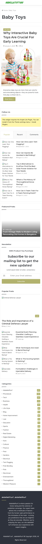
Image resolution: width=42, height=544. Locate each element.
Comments (34, 134)
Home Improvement (10, 415)
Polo (4, 469)
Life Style (7, 29)
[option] (21, 224)
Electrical (6, 459)
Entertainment (8, 477)
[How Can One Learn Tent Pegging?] (8, 145)
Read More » (9, 99)
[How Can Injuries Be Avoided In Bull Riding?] (8, 156)
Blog (4, 412)
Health (5, 405)
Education (6, 423)
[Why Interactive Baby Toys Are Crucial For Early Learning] (21, 67)
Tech (5, 397)
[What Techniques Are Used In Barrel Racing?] (8, 351)
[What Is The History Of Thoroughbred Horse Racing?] (8, 183)
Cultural (6, 444)
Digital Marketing (9, 437)
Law (4, 419)
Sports (5, 426)
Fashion (6, 430)
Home (5, 10)
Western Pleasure (9, 484)
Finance (6, 448)
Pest (4, 451)
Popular (7, 134)
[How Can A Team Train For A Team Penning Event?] (8, 194)
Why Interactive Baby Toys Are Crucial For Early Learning (20, 37)
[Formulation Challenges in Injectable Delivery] (8, 372)
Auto (4, 441)
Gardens (6, 455)
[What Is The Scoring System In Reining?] (8, 362)
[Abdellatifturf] (15, 3)
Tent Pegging (8, 462)
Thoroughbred (8, 480)
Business (6, 401)
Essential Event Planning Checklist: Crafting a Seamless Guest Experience (27, 334)
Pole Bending (8, 466)
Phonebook (7, 394)
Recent (20, 134)
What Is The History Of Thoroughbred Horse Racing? (25, 182)
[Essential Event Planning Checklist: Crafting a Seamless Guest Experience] (8, 338)
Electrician (7, 473)
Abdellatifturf (7, 390)
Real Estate (7, 433)
